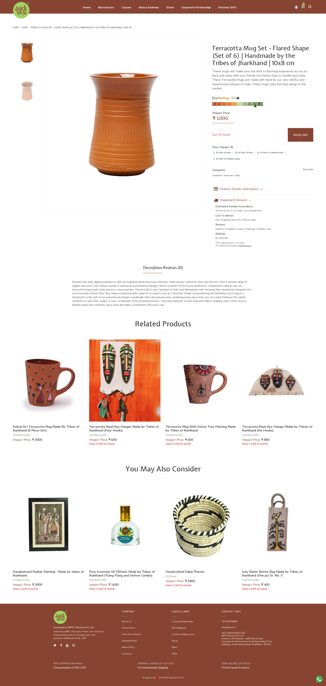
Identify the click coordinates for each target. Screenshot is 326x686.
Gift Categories (179, 627)
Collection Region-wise (183, 634)
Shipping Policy (129, 640)
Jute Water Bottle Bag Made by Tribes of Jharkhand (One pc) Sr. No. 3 (272, 573)
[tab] (152, 269)
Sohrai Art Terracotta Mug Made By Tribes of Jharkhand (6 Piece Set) (46, 428)
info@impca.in (244, 245)
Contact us (127, 653)
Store (24, 27)
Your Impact (220, 147)
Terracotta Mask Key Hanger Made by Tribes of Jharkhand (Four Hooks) (124, 428)
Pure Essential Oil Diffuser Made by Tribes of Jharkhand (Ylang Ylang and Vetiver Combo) (122, 573)
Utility (237, 175)
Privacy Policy (128, 627)
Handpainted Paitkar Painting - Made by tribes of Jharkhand (48, 573)
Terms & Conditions (131, 634)
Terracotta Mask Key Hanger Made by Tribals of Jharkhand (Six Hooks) (277, 428)
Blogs (175, 640)
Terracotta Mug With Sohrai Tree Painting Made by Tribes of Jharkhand (201, 428)
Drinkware (217, 175)
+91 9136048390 (230, 621)
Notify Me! (300, 135)
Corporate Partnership (182, 621)
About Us (126, 621)
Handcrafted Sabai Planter (185, 572)
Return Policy (128, 647)
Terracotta (228, 175)
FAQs (174, 653)
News (174, 647)
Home (16, 27)
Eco (221, 98)
